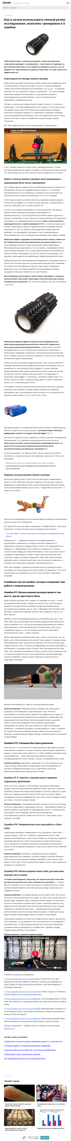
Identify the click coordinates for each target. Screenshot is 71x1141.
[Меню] (67, 3)
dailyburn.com (9, 1028)
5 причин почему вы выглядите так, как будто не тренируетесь (30, 1050)
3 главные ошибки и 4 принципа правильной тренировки (27, 1046)
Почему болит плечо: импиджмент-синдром (22, 1054)
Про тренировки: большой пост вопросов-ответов (24, 1058)
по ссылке (48, 89)
